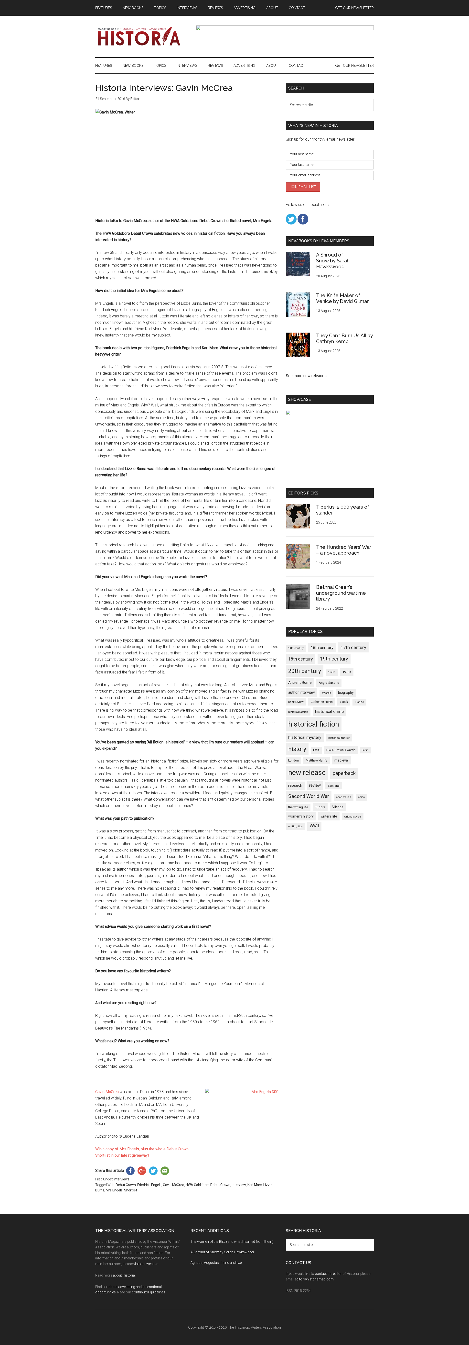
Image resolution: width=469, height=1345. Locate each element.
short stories (343, 797)
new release (307, 772)
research (295, 785)
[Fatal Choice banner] (285, 29)
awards (326, 693)
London (293, 760)
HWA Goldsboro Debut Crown (208, 1185)
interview (239, 1185)
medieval (341, 760)
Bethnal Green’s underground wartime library (341, 593)
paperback (344, 773)
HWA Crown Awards (340, 750)
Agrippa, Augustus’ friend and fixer (217, 1263)
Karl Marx (254, 1185)
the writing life (298, 807)
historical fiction (313, 724)
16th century (322, 647)
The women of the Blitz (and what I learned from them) (232, 1242)
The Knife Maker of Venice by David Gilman (343, 298)
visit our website (145, 1264)
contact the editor (328, 1274)
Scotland (334, 785)
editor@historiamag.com (314, 1279)
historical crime (329, 711)
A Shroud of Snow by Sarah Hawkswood (333, 260)
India (365, 750)
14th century (296, 648)
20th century (304, 671)
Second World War (308, 796)
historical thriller (339, 738)
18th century (300, 658)
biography (346, 693)
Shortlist (130, 1190)
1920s (331, 672)
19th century (334, 659)
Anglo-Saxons (329, 682)
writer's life (329, 816)
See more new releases (306, 375)
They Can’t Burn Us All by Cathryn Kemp (344, 338)
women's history (301, 816)
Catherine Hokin (322, 702)
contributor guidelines (148, 1292)
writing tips (295, 826)
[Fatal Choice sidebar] (326, 413)
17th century (353, 647)
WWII (314, 826)
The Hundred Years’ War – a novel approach (343, 550)
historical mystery (304, 737)
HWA (316, 750)
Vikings (337, 807)
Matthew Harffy (316, 760)
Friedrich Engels (149, 1185)
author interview (301, 692)
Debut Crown (126, 1185)
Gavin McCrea (107, 1091)
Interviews (121, 1179)
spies (361, 797)
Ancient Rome (300, 682)
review (315, 785)
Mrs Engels (114, 1190)
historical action (298, 712)
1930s (346, 672)
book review (296, 702)
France (359, 702)
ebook (344, 702)
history (297, 749)
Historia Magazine (141, 36)
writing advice (352, 816)
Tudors (320, 807)
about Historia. (124, 1275)
